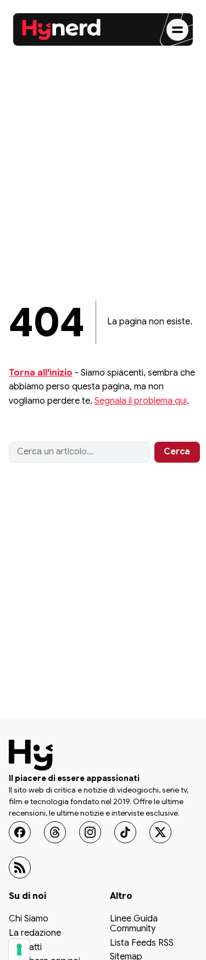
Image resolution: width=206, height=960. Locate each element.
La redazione (35, 934)
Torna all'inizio (41, 372)
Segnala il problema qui (140, 400)
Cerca (177, 451)
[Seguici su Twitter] (160, 832)
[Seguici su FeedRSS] (20, 867)
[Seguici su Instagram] (90, 832)
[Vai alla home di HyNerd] (61, 30)
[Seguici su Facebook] (20, 832)
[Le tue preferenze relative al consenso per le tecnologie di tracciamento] (19, 949)
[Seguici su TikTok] (125, 832)
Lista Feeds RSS (142, 943)
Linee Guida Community (134, 924)
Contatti (25, 948)
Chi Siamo (28, 919)
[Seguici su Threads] (55, 832)
